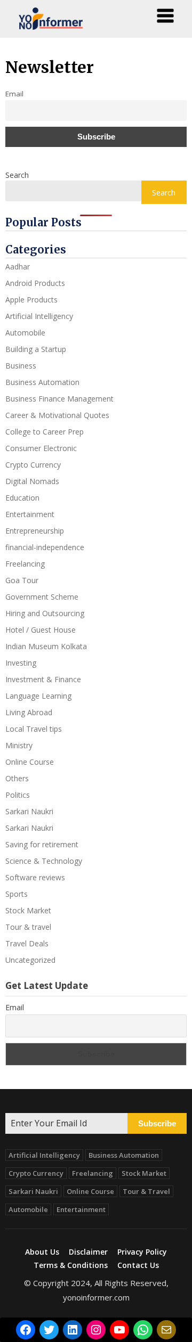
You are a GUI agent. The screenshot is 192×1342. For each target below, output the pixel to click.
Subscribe (157, 1123)
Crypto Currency (33, 465)
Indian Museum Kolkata (46, 646)
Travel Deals (27, 943)
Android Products (35, 283)
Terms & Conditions (71, 1265)
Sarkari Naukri (29, 811)
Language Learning (38, 696)
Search (17, 175)
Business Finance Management (59, 399)
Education (22, 498)
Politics (17, 795)
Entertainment (29, 514)
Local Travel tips (33, 729)
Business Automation (42, 382)
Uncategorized (30, 960)
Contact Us (138, 1265)
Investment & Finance (43, 679)
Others (17, 778)
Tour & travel (28, 927)
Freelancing (25, 564)
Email (14, 1007)
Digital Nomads (32, 481)
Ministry (19, 745)
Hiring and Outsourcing (44, 613)
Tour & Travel (146, 1191)
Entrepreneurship (34, 531)
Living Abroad (28, 712)
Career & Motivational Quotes (57, 415)
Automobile (25, 333)
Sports (16, 894)
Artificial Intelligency (39, 316)
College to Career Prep (44, 432)
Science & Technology (43, 861)
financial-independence (44, 547)
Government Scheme (41, 597)
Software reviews (35, 877)
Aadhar (17, 266)
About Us (42, 1252)
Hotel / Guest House (40, 630)
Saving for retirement (41, 844)
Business (20, 366)
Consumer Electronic (41, 448)
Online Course (29, 762)
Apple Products (31, 299)
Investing (20, 663)
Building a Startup (35, 349)
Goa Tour (21, 580)
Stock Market (28, 910)
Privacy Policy (142, 1252)
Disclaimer (88, 1252)
